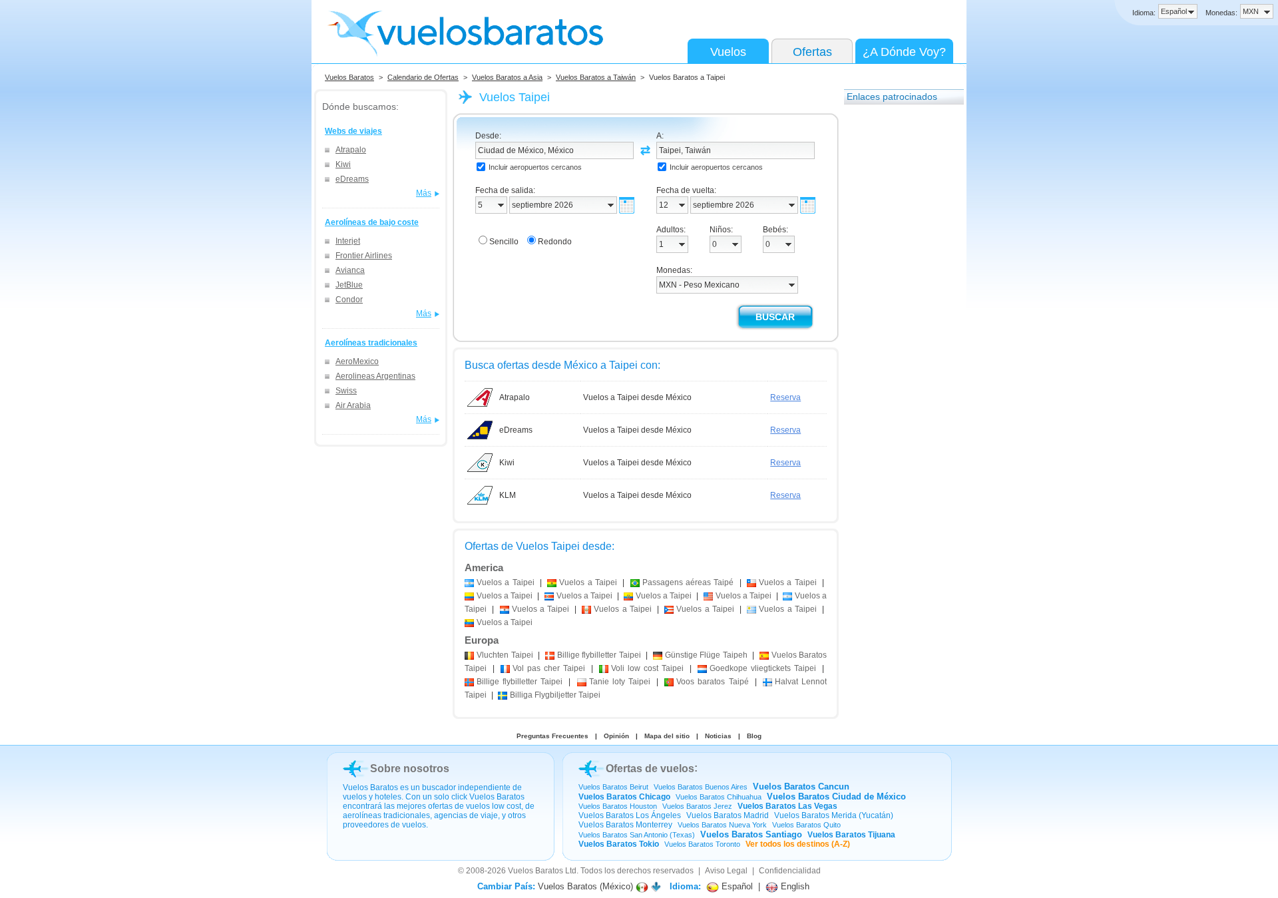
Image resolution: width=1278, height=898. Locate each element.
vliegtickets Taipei (763, 668)
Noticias (718, 736)
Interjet (347, 241)
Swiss (346, 390)
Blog (754, 736)
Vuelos (728, 52)
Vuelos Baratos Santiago (751, 834)
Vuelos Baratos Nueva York (722, 825)
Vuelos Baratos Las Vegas (787, 806)
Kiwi (343, 164)
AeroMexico (357, 361)
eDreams (352, 179)
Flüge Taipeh (706, 655)
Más (423, 193)
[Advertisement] (897, 312)
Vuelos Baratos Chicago (624, 796)
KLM (507, 495)
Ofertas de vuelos (650, 768)
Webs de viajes (353, 131)
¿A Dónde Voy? (904, 52)
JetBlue (349, 285)
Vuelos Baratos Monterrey (625, 824)
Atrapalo (350, 149)
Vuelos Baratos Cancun (801, 786)
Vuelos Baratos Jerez (697, 806)
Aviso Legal (726, 870)
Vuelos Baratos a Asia (507, 77)
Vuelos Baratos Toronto (702, 844)
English (793, 886)
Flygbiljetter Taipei (555, 695)
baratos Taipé (712, 681)
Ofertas (812, 52)
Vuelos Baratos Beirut (613, 787)
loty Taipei (619, 681)
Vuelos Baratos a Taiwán (596, 77)
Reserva (785, 397)
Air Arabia (353, 405)
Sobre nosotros (409, 768)
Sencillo (504, 241)
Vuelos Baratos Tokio (618, 844)
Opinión (616, 736)
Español (736, 886)
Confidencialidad (790, 870)
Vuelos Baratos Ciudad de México (836, 796)
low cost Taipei (647, 668)
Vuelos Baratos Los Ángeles (629, 815)
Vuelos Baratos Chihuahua (718, 797)
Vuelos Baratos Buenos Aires (700, 787)
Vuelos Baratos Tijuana (851, 834)
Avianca (350, 270)
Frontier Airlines (363, 255)
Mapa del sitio (667, 736)
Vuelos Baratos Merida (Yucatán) (833, 815)
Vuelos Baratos (349, 77)
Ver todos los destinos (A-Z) (798, 844)
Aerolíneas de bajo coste (372, 222)
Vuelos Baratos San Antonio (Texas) (636, 835)
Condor (349, 299)
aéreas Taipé (688, 582)
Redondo (555, 241)
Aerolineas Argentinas (375, 376)
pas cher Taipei (549, 668)
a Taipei (505, 582)
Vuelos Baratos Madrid (727, 815)
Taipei (505, 655)
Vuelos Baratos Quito (806, 825)
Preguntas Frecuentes (552, 736)
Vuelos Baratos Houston (617, 806)
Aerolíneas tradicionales (371, 342)
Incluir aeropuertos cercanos (535, 167)
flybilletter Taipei (599, 655)
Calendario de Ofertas (423, 77)
